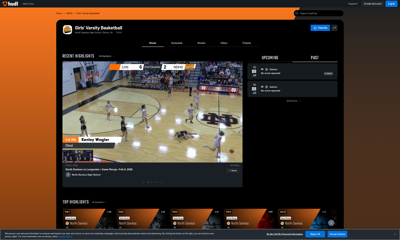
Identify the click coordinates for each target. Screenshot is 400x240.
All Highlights (105, 56)
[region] (200, 234)
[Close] (395, 234)
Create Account (373, 4)
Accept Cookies (337, 234)
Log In (391, 4)
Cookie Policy (65, 236)
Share (234, 170)
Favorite (322, 28)
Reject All (315, 234)
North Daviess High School (86, 174)
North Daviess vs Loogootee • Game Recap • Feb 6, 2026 (99, 169)
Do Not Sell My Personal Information (285, 234)
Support (353, 4)
